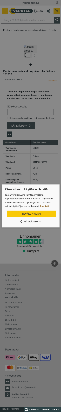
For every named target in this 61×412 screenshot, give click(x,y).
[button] (30, 222)
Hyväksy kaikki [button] (31, 214)
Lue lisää (44, 206)
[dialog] (30, 205)
